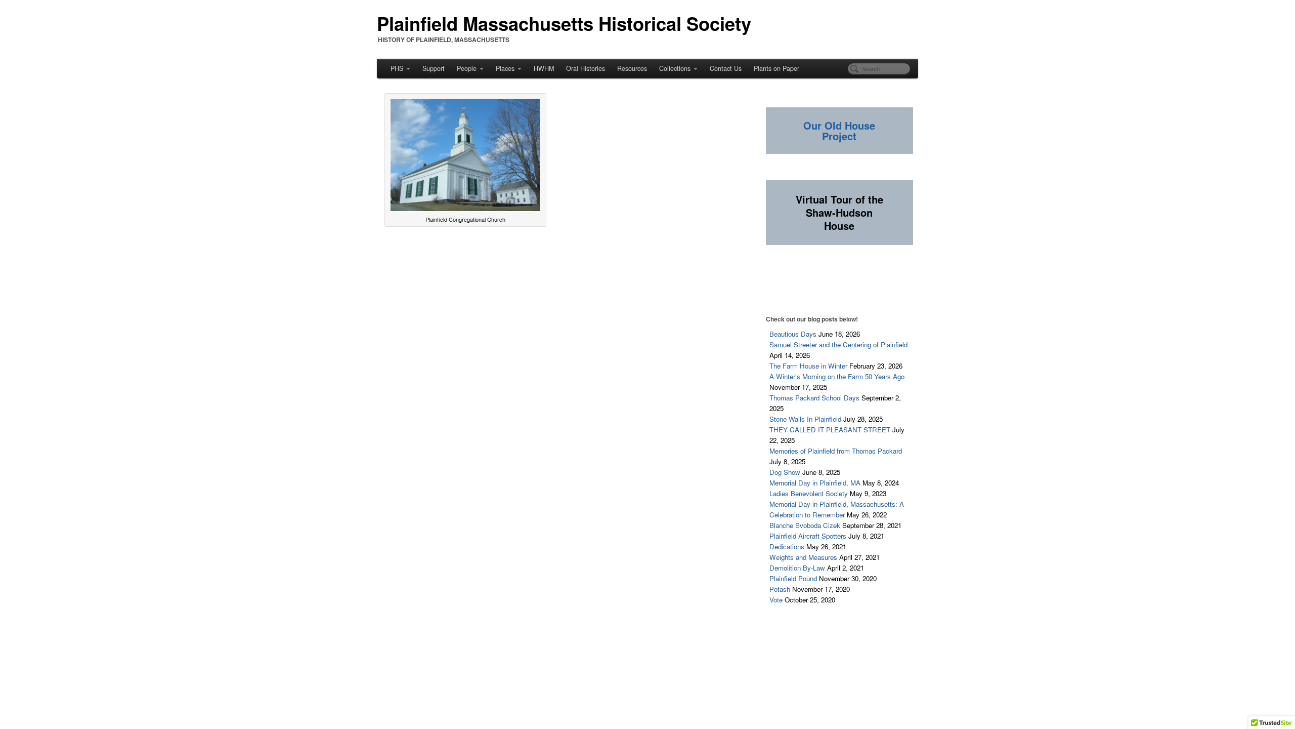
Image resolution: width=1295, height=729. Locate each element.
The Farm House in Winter (808, 366)
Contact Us (726, 68)
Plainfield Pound (793, 578)
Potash (779, 589)
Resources (632, 68)
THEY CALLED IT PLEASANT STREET (829, 429)
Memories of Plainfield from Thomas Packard (835, 451)
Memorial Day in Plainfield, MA (814, 483)
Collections (674, 68)
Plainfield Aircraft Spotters (807, 536)
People (467, 68)
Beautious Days (792, 334)
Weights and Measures (803, 557)
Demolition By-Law (797, 568)
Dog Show (784, 472)
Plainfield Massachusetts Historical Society (564, 23)
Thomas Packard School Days (814, 397)
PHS (397, 68)
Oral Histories (585, 68)
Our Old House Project (839, 130)
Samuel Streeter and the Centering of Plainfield (838, 344)
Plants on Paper (776, 68)
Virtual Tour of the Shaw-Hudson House (839, 212)
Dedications (786, 546)
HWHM (544, 68)
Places (505, 68)
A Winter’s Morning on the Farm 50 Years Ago (836, 376)
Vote (776, 599)
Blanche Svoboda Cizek (804, 525)
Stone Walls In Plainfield (805, 419)
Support (433, 68)
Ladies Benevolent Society (808, 493)
